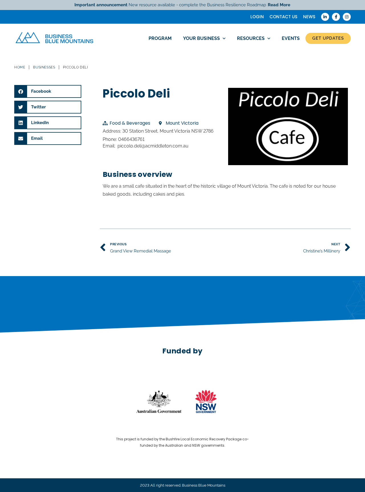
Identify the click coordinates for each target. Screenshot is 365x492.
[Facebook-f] (336, 17)
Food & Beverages (130, 123)
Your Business (201, 38)
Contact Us (283, 17)
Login (257, 17)
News (309, 17)
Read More (279, 4)
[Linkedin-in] (325, 17)
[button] (47, 91)
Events (291, 38)
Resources (251, 38)
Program (160, 38)
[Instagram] (347, 17)
